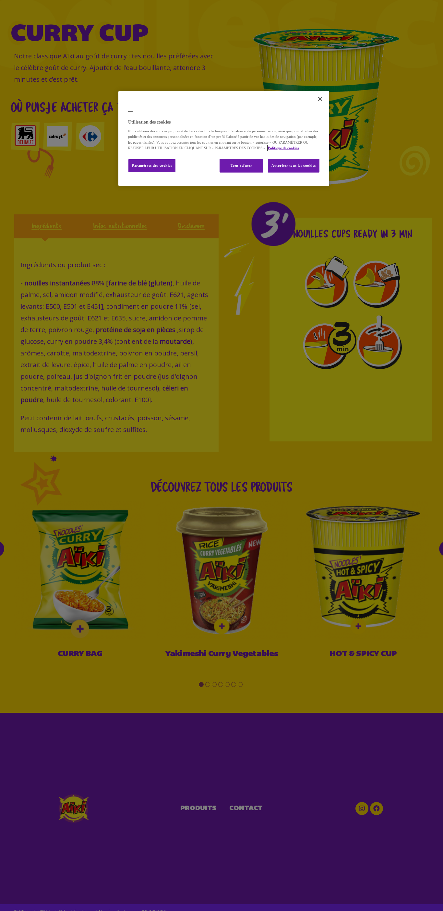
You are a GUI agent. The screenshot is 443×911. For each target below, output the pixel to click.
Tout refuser (241, 165)
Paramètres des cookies (152, 165)
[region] (223, 138)
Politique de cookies (283, 148)
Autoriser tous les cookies (293, 165)
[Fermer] (320, 99)
